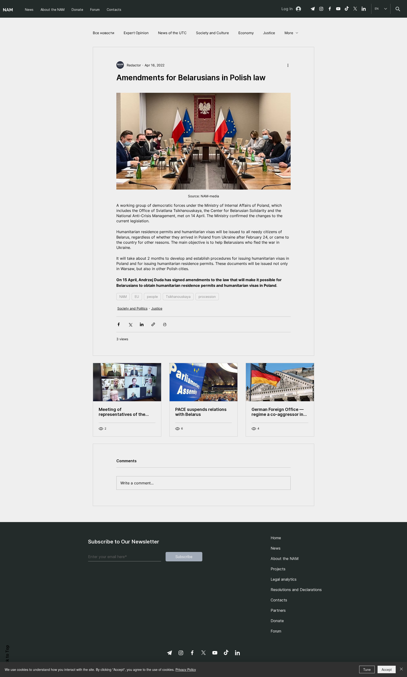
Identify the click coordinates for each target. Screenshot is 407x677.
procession (207, 297)
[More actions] (288, 65)
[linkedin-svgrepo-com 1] (363, 8)
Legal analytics (284, 579)
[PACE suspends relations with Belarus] (204, 382)
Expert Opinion (136, 33)
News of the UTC (172, 33)
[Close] (401, 669)
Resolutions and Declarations (295, 589)
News (276, 548)
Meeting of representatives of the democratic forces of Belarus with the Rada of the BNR (124, 412)
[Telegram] (312, 8)
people (152, 297)
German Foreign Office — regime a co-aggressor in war (278, 412)
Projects (278, 569)
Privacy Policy (185, 669)
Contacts (279, 600)
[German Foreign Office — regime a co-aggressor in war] (280, 382)
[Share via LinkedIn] (141, 324)
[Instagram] (321, 8)
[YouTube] (338, 8)
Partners (278, 610)
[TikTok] (346, 8)
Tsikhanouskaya (178, 297)
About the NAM (285, 558)
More (289, 33)
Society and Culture (212, 33)
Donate (277, 620)
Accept (387, 669)
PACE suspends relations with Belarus (201, 412)
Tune (367, 669)
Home (276, 537)
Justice (269, 33)
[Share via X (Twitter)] (130, 324)
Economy (246, 33)
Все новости (103, 33)
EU (137, 297)
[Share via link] (153, 324)
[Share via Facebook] (118, 324)
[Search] (398, 9)
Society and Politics (132, 308)
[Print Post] (165, 324)
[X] (355, 8)
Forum (276, 631)
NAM (123, 297)
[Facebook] (329, 8)
